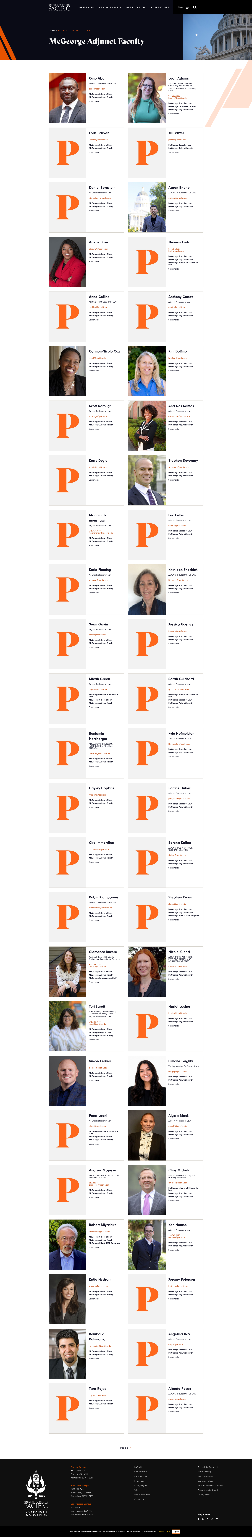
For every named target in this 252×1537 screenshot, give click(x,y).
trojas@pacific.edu (97, 1395)
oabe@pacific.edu (97, 89)
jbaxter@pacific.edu (177, 140)
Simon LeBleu (100, 1061)
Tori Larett (97, 1006)
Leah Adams (178, 78)
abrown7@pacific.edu (98, 249)
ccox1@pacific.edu (97, 358)
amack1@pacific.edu (177, 1126)
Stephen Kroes (180, 897)
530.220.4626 (95, 1183)
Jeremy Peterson (181, 1279)
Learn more (163, 1531)
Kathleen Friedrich (183, 570)
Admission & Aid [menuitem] (110, 7)
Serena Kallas (179, 843)
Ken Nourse (177, 1225)
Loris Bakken (99, 133)
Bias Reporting (204, 1472)
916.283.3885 (174, 96)
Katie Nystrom (100, 1279)
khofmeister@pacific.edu (179, 744)
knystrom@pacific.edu (98, 1286)
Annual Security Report (208, 1490)
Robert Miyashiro (103, 1225)
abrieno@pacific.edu (177, 198)
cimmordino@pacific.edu (100, 849)
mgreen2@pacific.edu (99, 689)
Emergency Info (141, 1485)
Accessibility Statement (208, 1467)
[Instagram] (204, 1519)
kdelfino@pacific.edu (177, 358)
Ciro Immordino (101, 843)
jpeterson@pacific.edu (178, 1286)
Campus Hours (141, 1472)
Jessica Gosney (180, 624)
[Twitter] (213, 1519)
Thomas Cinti (178, 242)
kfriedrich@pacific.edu (178, 580)
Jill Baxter (176, 133)
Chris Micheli (178, 1170)
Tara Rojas (97, 1388)
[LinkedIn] (209, 1519)
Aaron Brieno (179, 187)
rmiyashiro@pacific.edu (99, 1231)
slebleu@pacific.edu (98, 1068)
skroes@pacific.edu (177, 904)
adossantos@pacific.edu (179, 416)
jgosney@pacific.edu (177, 631)
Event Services (140, 1476)
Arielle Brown (100, 242)
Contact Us (139, 1499)
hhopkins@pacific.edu (99, 795)
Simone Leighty (180, 1061)
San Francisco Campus (81, 1504)
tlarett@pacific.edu (97, 1024)
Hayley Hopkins (101, 788)
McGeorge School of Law (74, 31)
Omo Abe (96, 78)
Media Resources (142, 1495)
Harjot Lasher (179, 1006)
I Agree (176, 1531)
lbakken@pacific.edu (98, 140)
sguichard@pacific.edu (178, 689)
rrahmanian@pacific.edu (100, 1346)
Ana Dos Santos (181, 406)
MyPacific (138, 1467)
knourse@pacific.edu (177, 1237)
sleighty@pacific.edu (177, 1071)
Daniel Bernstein (102, 187)
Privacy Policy (203, 1495)
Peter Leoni (98, 1116)
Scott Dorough (100, 406)
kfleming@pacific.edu (98, 580)
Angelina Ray (179, 1334)
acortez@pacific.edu (177, 307)
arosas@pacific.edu (177, 1399)
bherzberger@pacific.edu (100, 753)
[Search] (195, 7)
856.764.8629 (174, 249)
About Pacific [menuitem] (136, 7)
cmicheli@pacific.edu (177, 1183)
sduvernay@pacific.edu (178, 467)
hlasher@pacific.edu (177, 1013)
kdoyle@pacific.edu (98, 467)
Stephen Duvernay (183, 460)
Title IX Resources (206, 1476)
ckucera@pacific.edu (98, 966)
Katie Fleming (100, 570)
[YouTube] (218, 1519)
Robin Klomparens (104, 897)
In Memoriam (140, 1481)
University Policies (205, 1481)
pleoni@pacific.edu (97, 1126)
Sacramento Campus (80, 1485)
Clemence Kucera (103, 952)
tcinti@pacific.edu (176, 251)
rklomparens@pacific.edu (100, 908)
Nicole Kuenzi (179, 952)
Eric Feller (176, 515)
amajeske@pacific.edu (99, 1185)
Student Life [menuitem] (160, 7)
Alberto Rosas (179, 1388)
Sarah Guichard (181, 679)
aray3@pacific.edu (176, 1344)
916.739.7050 (95, 531)
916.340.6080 (95, 1022)
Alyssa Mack (178, 1116)
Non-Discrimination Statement (210, 1485)
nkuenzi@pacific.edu (177, 966)
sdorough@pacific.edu (99, 416)
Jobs (136, 1490)
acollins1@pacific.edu (99, 307)
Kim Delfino (177, 351)
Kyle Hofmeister (181, 733)
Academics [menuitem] (87, 7)
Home (52, 31)
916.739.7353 (95, 964)
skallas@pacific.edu (177, 855)
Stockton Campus (78, 1467)
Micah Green (99, 679)
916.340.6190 (174, 1235)
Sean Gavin (98, 624)
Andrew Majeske (102, 1170)
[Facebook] (199, 1519)
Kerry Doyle (98, 460)
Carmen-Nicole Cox (104, 351)
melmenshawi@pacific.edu (101, 533)
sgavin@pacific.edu (97, 635)
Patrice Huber (179, 788)
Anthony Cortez (180, 297)
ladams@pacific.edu (177, 98)
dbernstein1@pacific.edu (100, 198)
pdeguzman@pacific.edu (179, 798)
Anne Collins (99, 297)
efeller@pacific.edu (177, 525)
